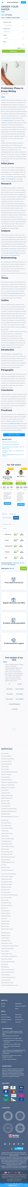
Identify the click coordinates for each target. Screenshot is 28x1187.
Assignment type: (7, 22)
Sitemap (3, 1006)
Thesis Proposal (5, 777)
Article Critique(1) (19, 699)
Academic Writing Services (8, 977)
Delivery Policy (18, 1017)
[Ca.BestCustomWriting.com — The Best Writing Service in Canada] (19, 1172)
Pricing (16, 517)
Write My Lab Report (6, 884)
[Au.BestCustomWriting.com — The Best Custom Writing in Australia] (12, 1172)
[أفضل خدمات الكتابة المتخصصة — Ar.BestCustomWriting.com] (22, 1172)
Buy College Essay (6, 825)
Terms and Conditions (6, 1017)
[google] (5, 1144)
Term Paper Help (5, 803)
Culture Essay (5, 830)
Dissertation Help (5, 940)
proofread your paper (14, 423)
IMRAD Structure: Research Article (9, 442)
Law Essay (4, 918)
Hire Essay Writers (6, 823)
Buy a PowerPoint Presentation (9, 895)
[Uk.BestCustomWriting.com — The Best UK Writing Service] (9, 1172)
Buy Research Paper (6, 943)
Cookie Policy (18, 1022)
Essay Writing (4, 753)
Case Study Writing (6, 764)
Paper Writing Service (7, 844)
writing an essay (8, 120)
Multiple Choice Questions (8, 787)
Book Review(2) (9, 699)
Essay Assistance (5, 974)
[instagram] (22, 1144)
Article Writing (5, 766)
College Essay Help (6, 879)
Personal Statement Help (7, 961)
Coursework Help (5, 980)
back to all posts (14, 434)
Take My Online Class (7, 929)
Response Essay (5, 935)
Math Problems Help (6, 798)
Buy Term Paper (5, 800)
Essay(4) (20, 684)
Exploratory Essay (6, 916)
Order (23, 2)
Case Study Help (5, 806)
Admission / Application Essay (9, 782)
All (9, 684)
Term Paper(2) (9, 689)
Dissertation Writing (6, 779)
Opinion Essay (5, 926)
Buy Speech (4, 908)
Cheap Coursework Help (7, 969)
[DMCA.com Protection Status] (16, 1149)
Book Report (4, 964)
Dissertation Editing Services (8, 811)
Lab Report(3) (14, 709)
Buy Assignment (5, 910)
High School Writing (6, 959)
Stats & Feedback (7, 517)
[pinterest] (18, 1144)
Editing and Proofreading (7, 785)
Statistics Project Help (7, 795)
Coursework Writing (6, 761)
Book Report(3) (19, 694)
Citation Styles (5, 836)
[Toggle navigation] (2, 2)
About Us (4, 514)
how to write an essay (12, 253)
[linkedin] (12, 1148)
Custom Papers (5, 938)
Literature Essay (5, 921)
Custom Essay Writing (7, 828)
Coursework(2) (9, 694)
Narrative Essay (5, 923)
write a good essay (13, 293)
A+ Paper (3, 865)
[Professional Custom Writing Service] (5, 1172)
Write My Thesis (5, 867)
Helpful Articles (18, 1003)
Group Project (4, 790)
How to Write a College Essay (9, 956)
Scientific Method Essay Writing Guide (10, 444)
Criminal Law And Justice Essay (9, 946)
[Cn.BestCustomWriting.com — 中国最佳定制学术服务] (16, 1172)
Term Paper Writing (6, 756)
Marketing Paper (5, 814)
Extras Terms (4, 1014)
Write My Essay (5, 889)
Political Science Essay (7, 948)
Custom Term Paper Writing (8, 874)
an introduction (11, 179)
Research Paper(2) (20, 689)
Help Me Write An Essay (7, 846)
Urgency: (5, 35)
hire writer (7, 503)
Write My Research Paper (8, 857)
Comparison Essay (6, 902)
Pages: (4, 41)
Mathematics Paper (6, 887)
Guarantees (13, 514)
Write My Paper (5, 849)
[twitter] (14, 1144)
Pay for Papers (5, 951)
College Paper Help (6, 953)
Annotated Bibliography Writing (9, 772)
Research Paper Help (7, 851)
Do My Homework (6, 892)
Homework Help (5, 859)
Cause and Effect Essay (7, 838)
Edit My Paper (5, 820)
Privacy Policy (18, 1014)
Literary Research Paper (7, 972)
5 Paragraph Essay (6, 841)
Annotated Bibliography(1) (14, 704)
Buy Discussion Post (6, 905)
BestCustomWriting (12, 2)
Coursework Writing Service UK (9, 985)
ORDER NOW (13, 51)
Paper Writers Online (6, 881)
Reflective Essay (5, 932)
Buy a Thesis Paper (6, 897)
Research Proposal (6, 774)
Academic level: (6, 28)
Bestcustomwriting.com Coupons (10, 816)
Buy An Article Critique (7, 876)
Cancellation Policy (19, 1019)
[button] (4, 729)
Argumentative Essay (6, 833)
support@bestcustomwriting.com (14, 1180)
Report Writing (5, 967)
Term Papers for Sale (6, 854)
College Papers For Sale (7, 862)
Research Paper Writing (7, 758)
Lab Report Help (5, 793)
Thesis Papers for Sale (7, 982)
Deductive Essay (5, 913)
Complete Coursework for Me (9, 808)
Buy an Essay (4, 900)
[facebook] (9, 1144)
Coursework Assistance (7, 870)
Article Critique (5, 769)
